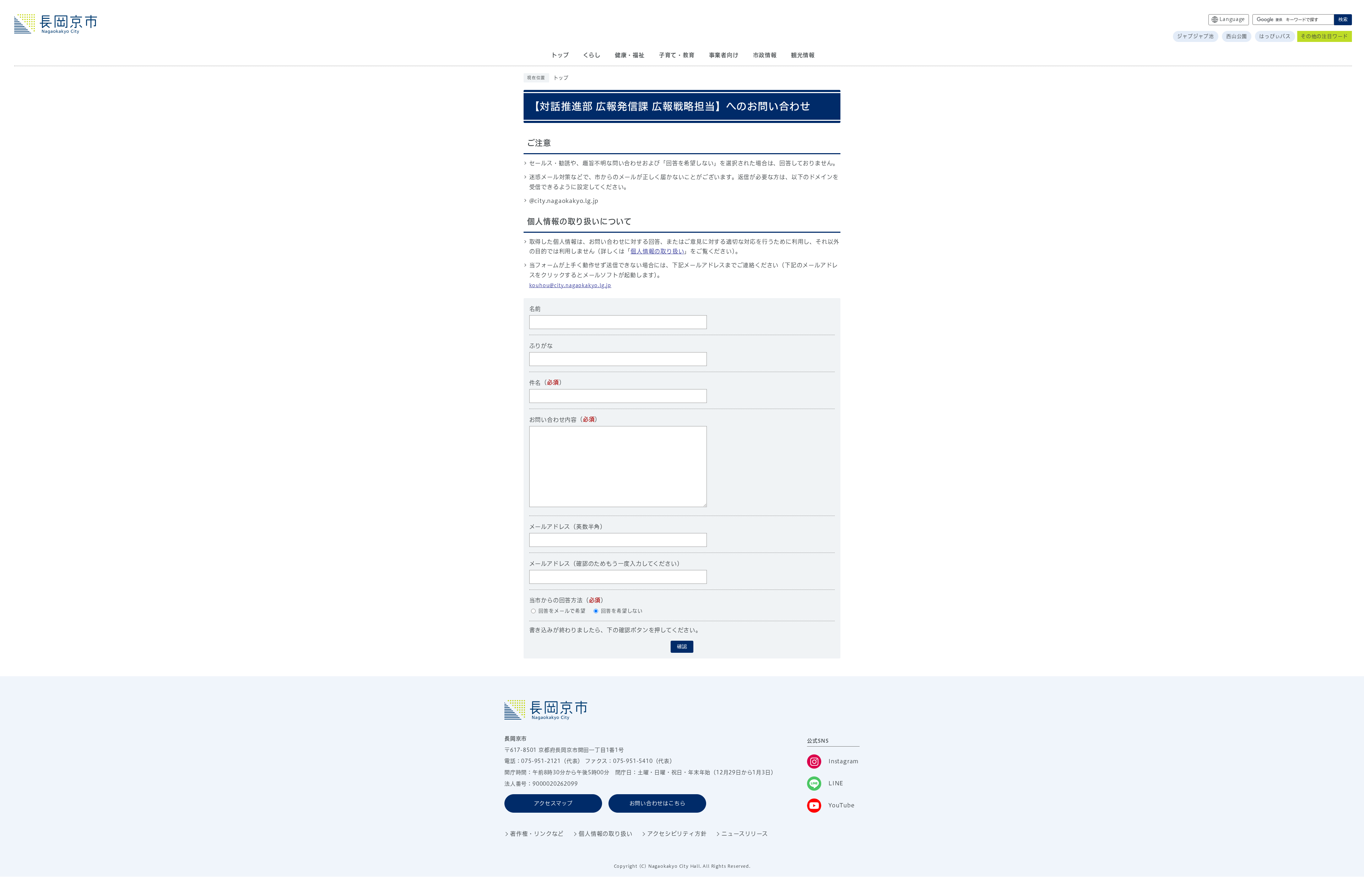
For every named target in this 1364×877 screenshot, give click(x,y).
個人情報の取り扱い (657, 251)
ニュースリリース (744, 833)
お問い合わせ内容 (553, 420)
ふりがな (541, 346)
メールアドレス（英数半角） (567, 526)
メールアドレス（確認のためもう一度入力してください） (606, 563)
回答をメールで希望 (562, 610)
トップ (561, 77)
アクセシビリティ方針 (677, 833)
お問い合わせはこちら (657, 803)
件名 (535, 383)
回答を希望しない (622, 610)
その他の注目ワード (1324, 36)
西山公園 (1236, 36)
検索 (1343, 19)
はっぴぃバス (1275, 36)
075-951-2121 (541, 761)
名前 (535, 309)
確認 (682, 646)
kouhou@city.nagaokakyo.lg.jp (570, 285)
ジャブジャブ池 (1195, 36)
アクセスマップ (553, 803)
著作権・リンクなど (537, 833)
